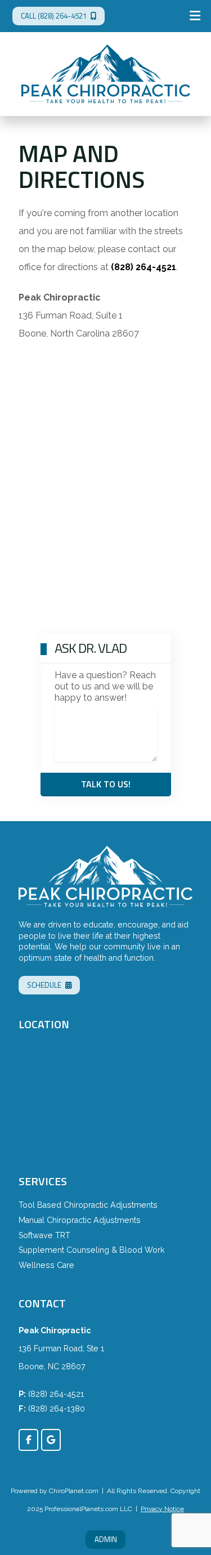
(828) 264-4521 (56, 1394)
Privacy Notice (162, 1509)
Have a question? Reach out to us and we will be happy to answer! (105, 686)
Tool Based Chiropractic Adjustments (88, 1204)
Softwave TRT (44, 1235)
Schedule (44, 985)
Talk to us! (106, 784)
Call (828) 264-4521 (54, 15)
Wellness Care (46, 1265)
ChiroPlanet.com (73, 1491)
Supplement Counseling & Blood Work (92, 1249)
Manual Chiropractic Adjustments (80, 1220)
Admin (106, 1539)
